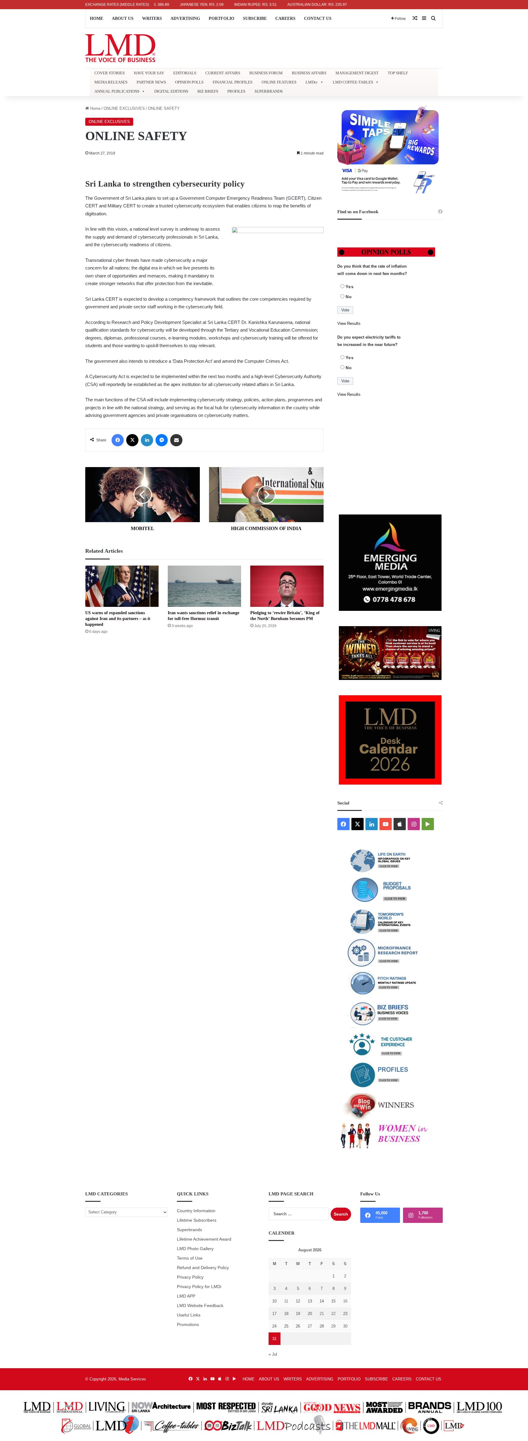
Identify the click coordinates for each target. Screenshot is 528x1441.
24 (274, 1326)
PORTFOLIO (221, 18)
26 (298, 1326)
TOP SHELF (398, 73)
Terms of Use (190, 1258)
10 (274, 1301)
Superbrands (189, 1229)
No (349, 296)
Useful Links (188, 1315)
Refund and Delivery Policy (203, 1267)
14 (322, 1301)
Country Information (196, 1211)
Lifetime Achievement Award (204, 1239)
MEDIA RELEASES (110, 82)
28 (322, 1326)
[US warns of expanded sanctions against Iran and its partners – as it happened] (122, 586)
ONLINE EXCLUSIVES (124, 108)
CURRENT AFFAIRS (222, 73)
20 (310, 1313)
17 (274, 1313)
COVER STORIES (109, 73)
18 (286, 1313)
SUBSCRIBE (255, 18)
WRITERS (152, 18)
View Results (349, 323)
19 (298, 1313)
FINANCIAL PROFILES (232, 82)
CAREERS (285, 18)
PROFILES (236, 91)
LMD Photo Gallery (195, 1248)
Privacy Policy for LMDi (199, 1286)
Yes (350, 286)
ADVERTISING (185, 18)
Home (95, 108)
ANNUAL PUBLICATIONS (116, 91)
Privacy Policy (190, 1277)
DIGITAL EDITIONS (171, 91)
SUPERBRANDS (269, 91)
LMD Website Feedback (200, 1305)
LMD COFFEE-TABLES (353, 82)
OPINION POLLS (189, 82)
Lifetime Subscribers (196, 1220)
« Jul (273, 1354)
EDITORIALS (184, 73)
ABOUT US (123, 18)
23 (345, 1313)
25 (286, 1326)
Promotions (188, 1324)
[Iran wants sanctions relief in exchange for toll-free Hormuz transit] (204, 586)
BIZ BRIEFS (207, 91)
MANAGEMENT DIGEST (357, 73)
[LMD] (120, 48)
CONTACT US (318, 18)
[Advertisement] (390, 456)
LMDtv (312, 82)
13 (310, 1301)
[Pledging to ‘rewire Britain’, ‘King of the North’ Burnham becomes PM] (287, 586)
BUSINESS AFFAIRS (309, 73)
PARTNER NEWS (151, 82)
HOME (96, 18)
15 (333, 1301)
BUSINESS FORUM (266, 73)
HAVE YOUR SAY (149, 73)
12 (298, 1301)
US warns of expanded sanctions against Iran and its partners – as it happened (117, 619)
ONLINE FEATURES (279, 82)
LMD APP (186, 1296)
